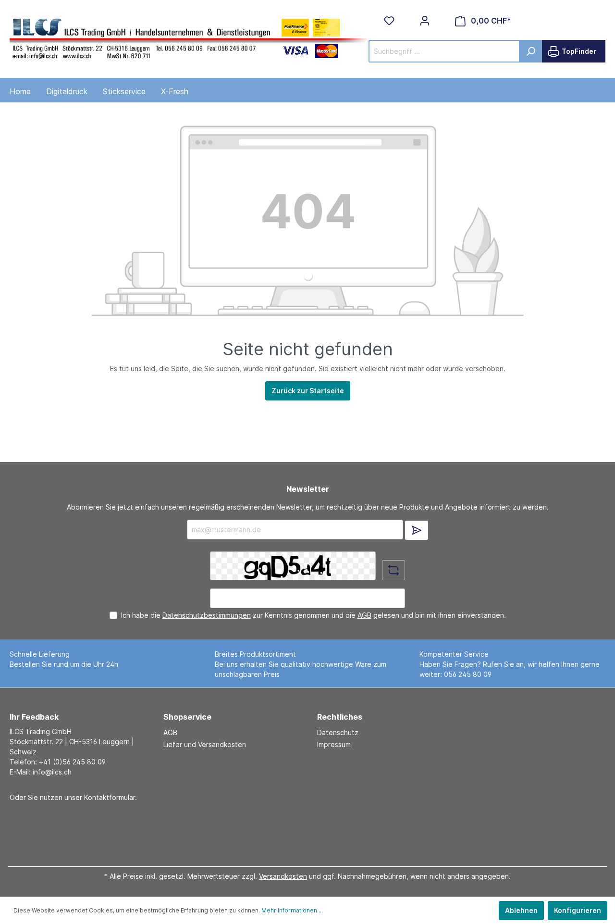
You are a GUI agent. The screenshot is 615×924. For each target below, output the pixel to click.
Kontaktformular (109, 797)
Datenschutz (337, 732)
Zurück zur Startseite (307, 391)
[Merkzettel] (389, 21)
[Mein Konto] (425, 21)
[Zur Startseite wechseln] (190, 37)
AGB (364, 615)
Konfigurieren (577, 910)
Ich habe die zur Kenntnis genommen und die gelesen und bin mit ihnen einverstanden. (313, 615)
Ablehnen (521, 910)
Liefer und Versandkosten (204, 744)
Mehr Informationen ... (292, 910)
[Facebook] (305, 830)
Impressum (334, 744)
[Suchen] (530, 51)
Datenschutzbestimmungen (206, 615)
